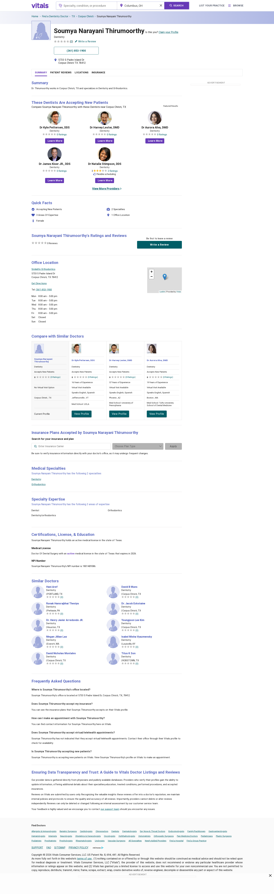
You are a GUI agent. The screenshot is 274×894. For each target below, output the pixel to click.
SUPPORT (37, 847)
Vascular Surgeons (116, 841)
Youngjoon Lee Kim (132, 620)
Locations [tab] (81, 72)
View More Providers (105, 188)
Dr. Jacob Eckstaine (133, 603)
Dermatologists (129, 831)
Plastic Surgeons (224, 836)
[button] (165, 277)
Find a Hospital (176, 841)
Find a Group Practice (196, 841)
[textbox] (86, 5)
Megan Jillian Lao (56, 636)
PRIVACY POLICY (78, 847)
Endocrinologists (176, 831)
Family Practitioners (196, 831)
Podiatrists (36, 841)
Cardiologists (86, 831)
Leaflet (162, 291)
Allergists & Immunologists (44, 831)
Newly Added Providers (155, 841)
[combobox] (86, 5)
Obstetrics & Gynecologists (88, 836)
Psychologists (66, 841)
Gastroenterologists (218, 831)
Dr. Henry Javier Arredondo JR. (64, 620)
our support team (110, 809)
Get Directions (39, 283)
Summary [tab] (41, 72)
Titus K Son (128, 653)
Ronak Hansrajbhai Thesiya (62, 603)
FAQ (48, 847)
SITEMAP (59, 847)
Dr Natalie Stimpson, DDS (104, 163)
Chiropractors (102, 831)
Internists (52, 836)
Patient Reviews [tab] (60, 72)
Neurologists (66, 836)
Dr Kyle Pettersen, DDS (55, 127)
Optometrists (144, 836)
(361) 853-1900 (44, 289)
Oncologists (109, 836)
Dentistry (36, 479)
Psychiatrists (50, 841)
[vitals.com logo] (40, 5)
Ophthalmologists (127, 836)
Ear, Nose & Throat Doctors (152, 831)
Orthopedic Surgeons (164, 836)
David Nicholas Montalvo (61, 653)
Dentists (115, 831)
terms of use (84, 858)
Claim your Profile (168, 32)
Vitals (178, 291)
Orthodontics (39, 484)
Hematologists (38, 836)
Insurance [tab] (98, 72)
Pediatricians (207, 836)
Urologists (100, 841)
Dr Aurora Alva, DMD (155, 127)
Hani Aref (52, 587)
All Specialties (135, 841)
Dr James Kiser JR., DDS (54, 163)
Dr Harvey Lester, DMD (104, 127)
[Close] (270, 876)
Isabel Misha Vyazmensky (136, 636)
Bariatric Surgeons (68, 831)
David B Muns (129, 587)
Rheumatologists (84, 841)
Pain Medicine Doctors (187, 836)
